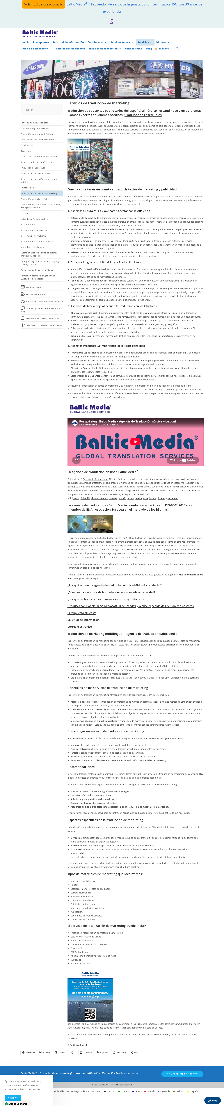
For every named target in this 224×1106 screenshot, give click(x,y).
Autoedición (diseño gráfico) (34, 219)
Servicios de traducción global (35, 122)
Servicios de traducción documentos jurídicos (39, 180)
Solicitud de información (84, 620)
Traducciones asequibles (143, 115)
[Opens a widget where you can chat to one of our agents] (212, 1100)
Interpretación (28, 224)
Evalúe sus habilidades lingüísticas (37, 270)
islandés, (103, 498)
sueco (76, 498)
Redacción (26, 150)
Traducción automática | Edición (37, 134)
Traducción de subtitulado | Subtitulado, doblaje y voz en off (41, 206)
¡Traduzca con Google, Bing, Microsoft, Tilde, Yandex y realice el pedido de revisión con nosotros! (131, 606)
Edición (24, 213)
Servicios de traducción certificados (38, 139)
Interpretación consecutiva (34, 230)
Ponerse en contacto (182, 1074)
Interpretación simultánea (33, 235)
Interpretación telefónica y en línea (38, 241)
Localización (27, 145)
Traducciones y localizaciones (35, 128)
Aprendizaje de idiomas (32, 247)
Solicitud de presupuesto (43, 4)
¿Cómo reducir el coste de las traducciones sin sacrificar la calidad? (111, 592)
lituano (161, 498)
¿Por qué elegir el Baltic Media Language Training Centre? (40, 263)
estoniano (173, 498)
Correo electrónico (80, 626)
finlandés (85, 498)
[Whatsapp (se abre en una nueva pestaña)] (112, 22)
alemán (122, 498)
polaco (138, 498)
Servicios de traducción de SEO (36, 173)
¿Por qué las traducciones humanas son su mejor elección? (106, 599)
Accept (13, 1097)
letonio (152, 498)
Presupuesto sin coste (82, 613)
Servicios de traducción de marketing (39, 193)
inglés (131, 498)
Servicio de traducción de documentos (40, 156)
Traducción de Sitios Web (33, 167)
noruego (113, 498)
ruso (145, 498)
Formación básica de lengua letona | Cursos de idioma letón (39, 277)
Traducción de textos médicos (35, 199)
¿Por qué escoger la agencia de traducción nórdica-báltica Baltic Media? (115, 585)
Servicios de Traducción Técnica (36, 162)
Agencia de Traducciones (95, 479)
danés (94, 498)
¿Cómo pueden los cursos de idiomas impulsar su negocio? (39, 254)
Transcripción (27, 187)
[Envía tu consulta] (52, 109)
